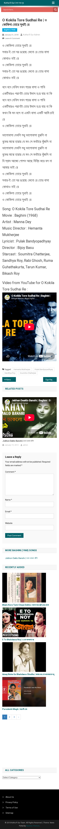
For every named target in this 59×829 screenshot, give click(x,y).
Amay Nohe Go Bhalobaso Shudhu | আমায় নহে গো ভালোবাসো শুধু (28, 674)
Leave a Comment (12, 38)
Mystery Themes (33, 826)
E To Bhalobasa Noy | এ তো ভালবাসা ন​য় (18, 639)
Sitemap (9, 813)
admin (25, 445)
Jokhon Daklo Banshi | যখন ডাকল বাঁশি (18, 441)
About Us (10, 797)
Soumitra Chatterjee (28, 373)
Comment (10, 472)
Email (8, 511)
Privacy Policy (12, 802)
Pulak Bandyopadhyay (44, 369)
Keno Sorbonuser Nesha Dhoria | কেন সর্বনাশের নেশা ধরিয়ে (11, 380)
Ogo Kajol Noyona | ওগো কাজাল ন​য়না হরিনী (51, 380)
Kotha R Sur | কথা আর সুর (14, 3)
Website (8, 523)
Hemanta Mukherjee (22, 369)
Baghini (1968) (9, 30)
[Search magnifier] (55, 9)
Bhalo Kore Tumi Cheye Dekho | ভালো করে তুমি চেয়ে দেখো (25, 605)
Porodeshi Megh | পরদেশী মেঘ (14, 709)
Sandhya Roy (10, 373)
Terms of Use (12, 807)
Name (8, 500)
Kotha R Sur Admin (31, 35)
